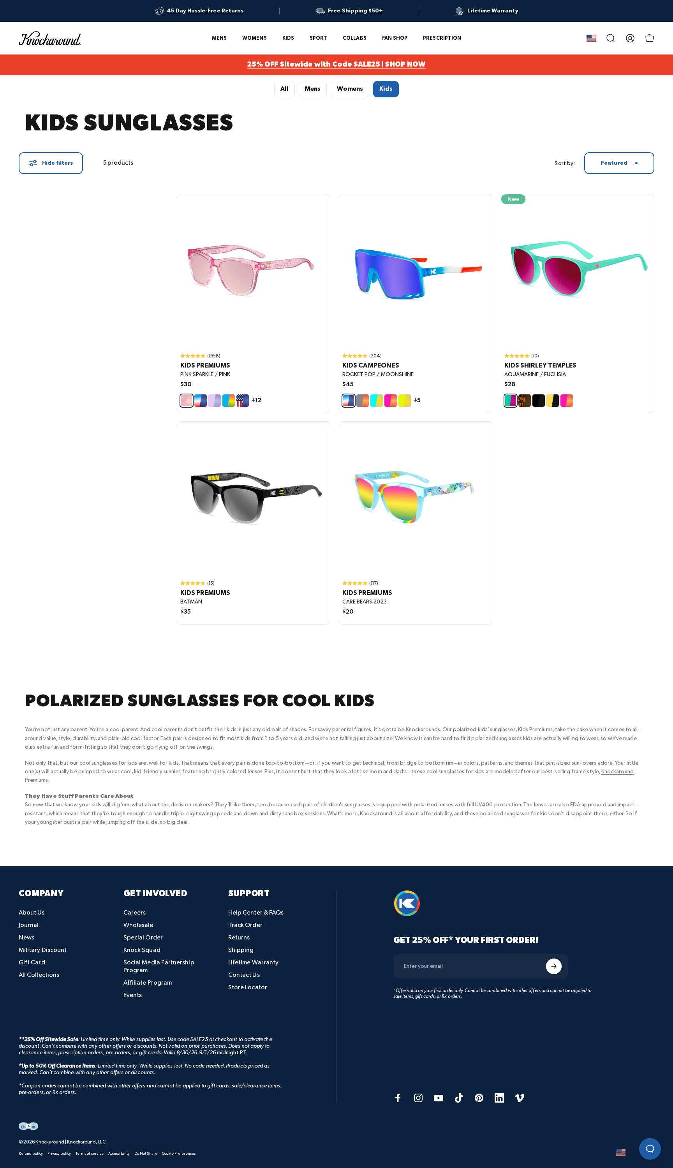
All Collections (39, 975)
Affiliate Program (147, 983)
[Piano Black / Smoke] (538, 400)
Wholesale (138, 925)
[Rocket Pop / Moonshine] (200, 400)
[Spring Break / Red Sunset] (390, 400)
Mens (313, 89)
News (26, 937)
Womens (350, 89)
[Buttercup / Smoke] (552, 400)
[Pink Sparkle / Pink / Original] (253, 270)
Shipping (241, 950)
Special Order (143, 937)
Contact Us (244, 975)
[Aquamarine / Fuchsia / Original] (577, 270)
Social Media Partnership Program (158, 966)
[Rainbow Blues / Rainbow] (228, 400)
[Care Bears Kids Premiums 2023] (415, 498)
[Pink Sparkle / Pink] (186, 400)
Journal (29, 925)
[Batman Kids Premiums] (253, 498)
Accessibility (119, 1153)
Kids (386, 89)
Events (132, 995)
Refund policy (31, 1153)
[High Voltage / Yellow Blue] (404, 400)
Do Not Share (145, 1153)
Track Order (245, 925)
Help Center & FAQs (256, 912)
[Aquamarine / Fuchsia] (510, 400)
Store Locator (247, 987)
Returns (239, 937)
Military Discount (43, 950)
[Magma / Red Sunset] (362, 400)
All (284, 89)
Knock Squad (141, 950)
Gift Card (32, 962)
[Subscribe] (554, 966)
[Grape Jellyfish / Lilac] (214, 400)
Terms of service (90, 1153)
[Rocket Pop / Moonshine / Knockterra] (415, 270)
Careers (134, 912)
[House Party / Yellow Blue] (376, 400)
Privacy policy (59, 1153)
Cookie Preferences (179, 1153)
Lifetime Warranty (253, 962)
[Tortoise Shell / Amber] (524, 400)
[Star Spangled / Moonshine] (242, 400)
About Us (32, 912)
